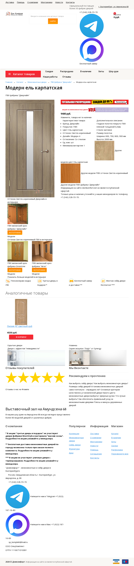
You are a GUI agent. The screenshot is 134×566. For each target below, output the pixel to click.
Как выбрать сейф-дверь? (81, 383)
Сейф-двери (75, 444)
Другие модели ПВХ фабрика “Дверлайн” (80, 184)
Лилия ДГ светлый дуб (19, 326)
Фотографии (15, 232)
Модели (11, 236)
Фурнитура (74, 449)
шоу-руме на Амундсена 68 (27, 414)
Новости (59, 2)
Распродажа (66, 71)
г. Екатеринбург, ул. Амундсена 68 (114, 6)
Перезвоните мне (119, 453)
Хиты (101, 71)
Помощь (20, 2)
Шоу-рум (113, 71)
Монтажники (46, 2)
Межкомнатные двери (76, 439)
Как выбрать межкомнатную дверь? (111, 383)
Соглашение (96, 453)
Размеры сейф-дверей (80, 386)
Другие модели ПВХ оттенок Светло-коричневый (104, 173)
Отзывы (66, 76)
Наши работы (50, 76)
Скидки (49, 71)
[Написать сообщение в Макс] (92, 49)
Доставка (9, 2)
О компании (32, 2)
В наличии (85, 71)
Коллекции (74, 433)
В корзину (21, 337)
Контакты (70, 2)
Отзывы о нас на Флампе (17, 389)
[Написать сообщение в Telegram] (92, 25)
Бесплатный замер (88, 63)
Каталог (115, 433)
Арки (71, 453)
